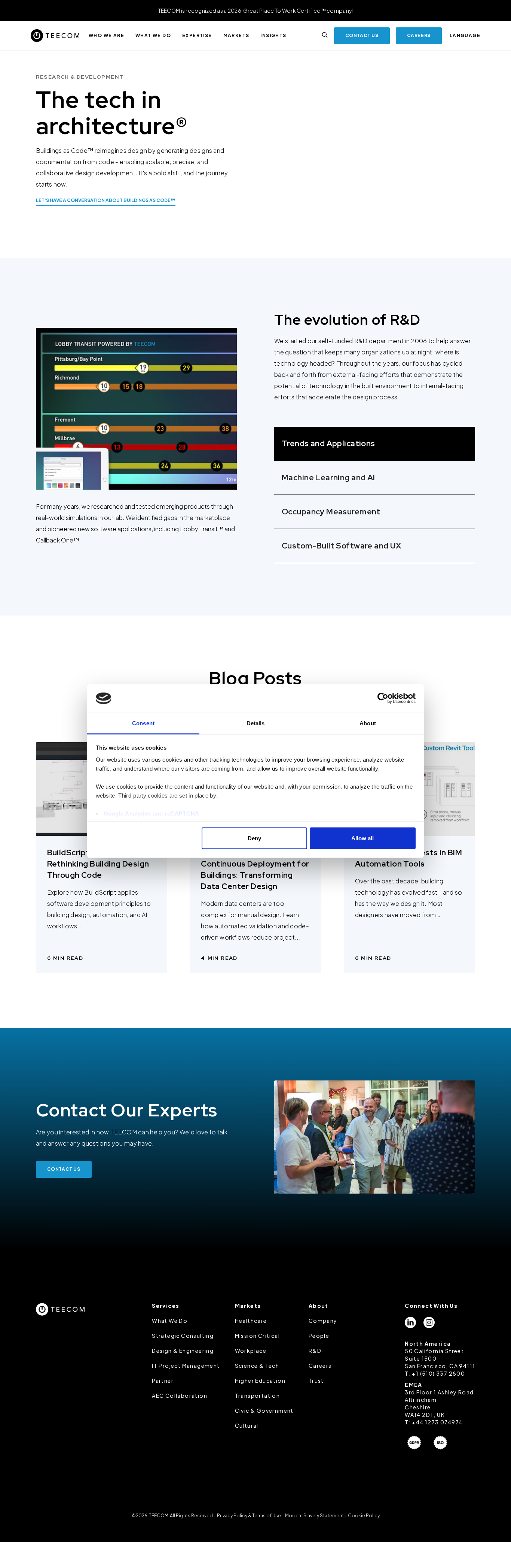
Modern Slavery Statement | (315, 1515)
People (319, 1335)
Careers (320, 1365)
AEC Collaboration (179, 1395)
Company (323, 1320)
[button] (106, 35)
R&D (315, 1350)
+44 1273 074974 (437, 1422)
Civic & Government (264, 1410)
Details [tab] (256, 723)
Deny (254, 838)
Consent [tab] (143, 723)
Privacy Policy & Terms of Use (249, 1515)
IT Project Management (186, 1365)
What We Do (169, 1320)
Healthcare (251, 1320)
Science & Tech (257, 1365)
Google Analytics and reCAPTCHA (151, 813)
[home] (55, 35)
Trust (316, 1380)
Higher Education (260, 1380)
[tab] (374, 444)
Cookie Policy (363, 1515)
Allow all (362, 838)
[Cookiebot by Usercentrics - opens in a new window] (383, 698)
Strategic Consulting (183, 1335)
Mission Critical (257, 1335)
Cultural (246, 1425)
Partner (163, 1380)
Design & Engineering (183, 1350)
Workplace (251, 1350)
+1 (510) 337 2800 (438, 1373)
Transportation (257, 1395)
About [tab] (367, 723)
